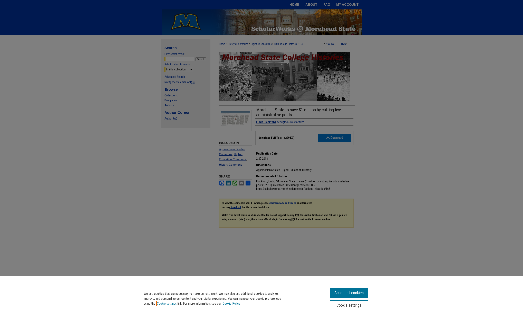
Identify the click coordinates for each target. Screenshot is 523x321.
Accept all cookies (349, 292)
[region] (261, 298)
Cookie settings (167, 303)
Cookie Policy (231, 303)
